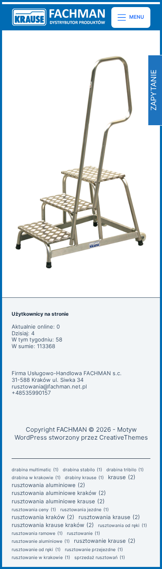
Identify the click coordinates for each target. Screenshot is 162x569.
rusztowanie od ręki (36, 549)
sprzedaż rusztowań (99, 557)
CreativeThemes (123, 437)
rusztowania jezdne (84, 509)
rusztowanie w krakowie (41, 557)
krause (121, 477)
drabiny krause (84, 477)
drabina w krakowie (36, 477)
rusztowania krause (109, 517)
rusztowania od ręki (122, 525)
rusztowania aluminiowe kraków (59, 493)
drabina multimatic (35, 470)
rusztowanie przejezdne (94, 549)
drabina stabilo (82, 470)
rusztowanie (83, 533)
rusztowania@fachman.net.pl (49, 386)
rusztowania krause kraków (53, 525)
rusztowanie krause (104, 540)
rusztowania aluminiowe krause (58, 501)
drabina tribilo (125, 470)
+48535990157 (31, 392)
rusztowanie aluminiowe (41, 541)
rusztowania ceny (34, 509)
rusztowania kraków (43, 517)
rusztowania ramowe (37, 533)
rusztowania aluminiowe (48, 485)
